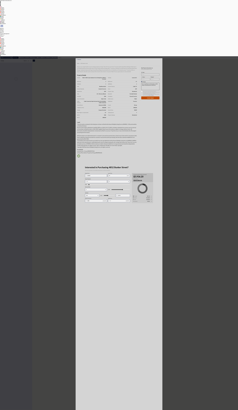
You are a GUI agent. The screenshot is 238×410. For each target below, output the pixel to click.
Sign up (1, 23)
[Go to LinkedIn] (0, 5)
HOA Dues (110, 198)
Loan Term (110, 173)
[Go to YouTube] (0, 4)
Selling (1, 29)
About (1, 32)
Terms (149, 95)
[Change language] (1, 6)
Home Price (87, 173)
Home (78, 63)
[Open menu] (0, 55)
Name (143, 72)
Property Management (4, 33)
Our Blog (2, 31)
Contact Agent (150, 97)
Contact (1, 36)
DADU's (1, 34)
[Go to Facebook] (0, 1)
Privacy (152, 95)
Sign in (4, 23)
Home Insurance (88, 198)
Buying (1, 28)
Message (144, 81)
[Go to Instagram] (0, 2)
